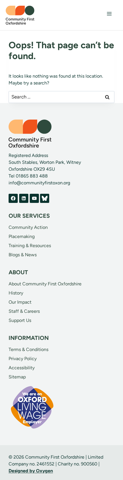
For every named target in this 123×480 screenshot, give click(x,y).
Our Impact (20, 302)
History (16, 293)
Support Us (20, 320)
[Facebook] (13, 198)
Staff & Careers (24, 311)
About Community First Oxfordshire (45, 284)
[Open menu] (109, 13)
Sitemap (17, 377)
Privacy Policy (23, 358)
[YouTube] (34, 198)
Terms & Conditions (28, 349)
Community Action (28, 227)
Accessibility (22, 367)
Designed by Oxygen (31, 470)
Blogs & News (23, 254)
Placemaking (22, 236)
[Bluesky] (44, 198)
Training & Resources (30, 245)
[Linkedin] (23, 198)
